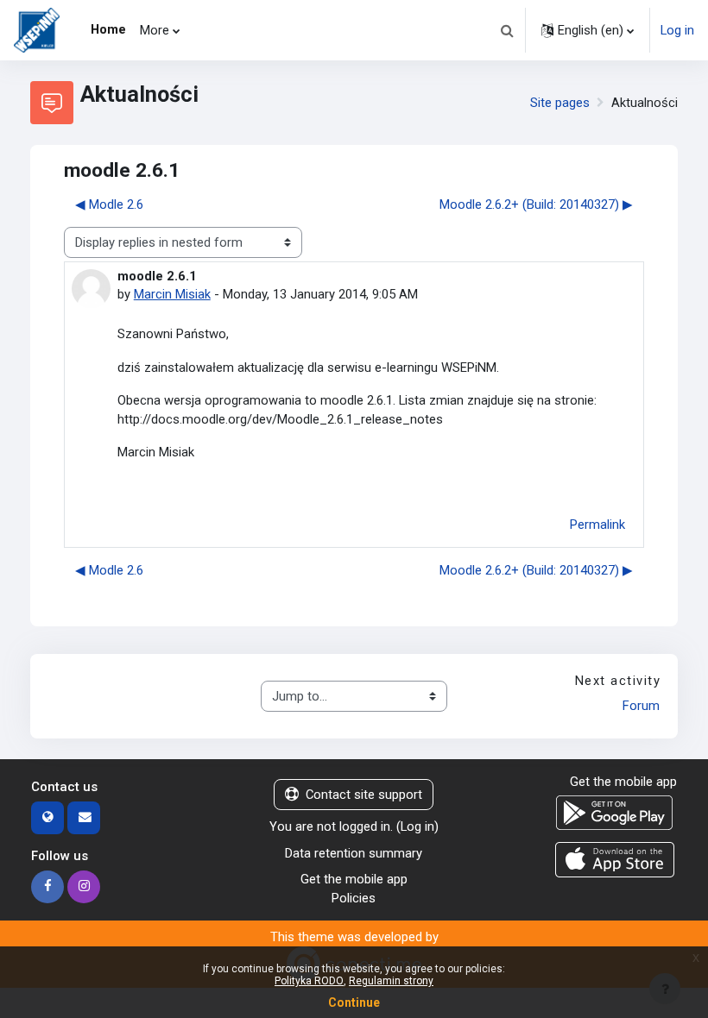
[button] (507, 30)
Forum (641, 705)
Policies (354, 898)
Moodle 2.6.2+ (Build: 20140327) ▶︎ (536, 204)
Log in (677, 30)
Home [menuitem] (108, 29)
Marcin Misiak (172, 294)
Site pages (560, 102)
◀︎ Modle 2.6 (109, 204)
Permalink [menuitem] (597, 524)
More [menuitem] (154, 30)
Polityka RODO (309, 981)
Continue (354, 1002)
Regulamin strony (391, 981)
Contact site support (364, 794)
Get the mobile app (354, 879)
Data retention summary (353, 853)
